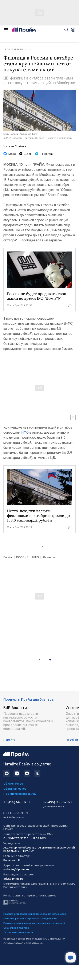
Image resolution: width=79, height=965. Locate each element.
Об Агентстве (13, 783)
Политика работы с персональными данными (30, 918)
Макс (12, 153)
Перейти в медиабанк (59, 137)
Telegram (46, 153)
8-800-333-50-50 (16, 815)
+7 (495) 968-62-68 (57, 804)
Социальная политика (16, 927)
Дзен (28, 153)
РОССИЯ (22, 557)
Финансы (49, 557)
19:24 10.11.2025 (13, 49)
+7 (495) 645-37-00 (17, 802)
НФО (25, 432)
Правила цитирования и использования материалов (34, 913)
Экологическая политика (18, 932)
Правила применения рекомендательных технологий (34, 923)
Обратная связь (14, 788)
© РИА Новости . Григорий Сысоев (23, 137)
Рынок (8, 557)
